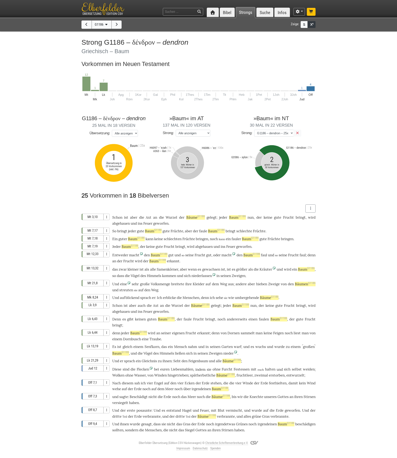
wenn (192, 269)
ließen (180, 353)
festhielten (278, 383)
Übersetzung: (100, 133)
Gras (266, 416)
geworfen (161, 223)
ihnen (167, 361)
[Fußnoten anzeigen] (312, 24)
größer (241, 269)
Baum (237, 217)
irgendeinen (201, 389)
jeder (223, 217)
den (147, 255)
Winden (160, 375)
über (187, 389)
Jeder (116, 246)
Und (115, 284)
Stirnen (310, 396)
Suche (265, 12)
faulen (264, 319)
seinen (225, 275)
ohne (217, 369)
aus (231, 284)
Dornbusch (132, 339)
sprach (145, 297)
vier (150, 383)
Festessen (242, 369)
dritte (117, 416)
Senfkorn (152, 346)
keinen (140, 319)
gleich (127, 346)
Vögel (135, 275)
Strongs (245, 12)
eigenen (178, 333)
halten (270, 369)
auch (142, 305)
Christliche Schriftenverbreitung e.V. (226, 443)
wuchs (260, 346)
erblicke (169, 297)
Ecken (190, 383)
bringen (202, 239)
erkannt (173, 261)
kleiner (133, 269)
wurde (279, 346)
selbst (297, 369)
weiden (309, 369)
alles (247, 416)
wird (287, 269)
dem (215, 284)
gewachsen (211, 269)
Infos (282, 12)
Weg (223, 284)
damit (293, 383)
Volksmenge (160, 284)
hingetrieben (178, 375)
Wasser (140, 375)
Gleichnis (149, 361)
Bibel (227, 12)
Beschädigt (139, 396)
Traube (155, 339)
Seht (177, 361)
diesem (127, 383)
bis (234, 396)
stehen (215, 383)
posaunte (144, 410)
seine (189, 255)
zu (288, 346)
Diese (116, 369)
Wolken (118, 375)
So (114, 231)
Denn (116, 319)
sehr (135, 284)
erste (131, 410)
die (141, 217)
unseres (270, 396)
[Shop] (311, 12)
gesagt (146, 424)
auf (208, 284)
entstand (173, 410)
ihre (188, 284)
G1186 (99, 24)
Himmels (154, 275)
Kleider (198, 284)
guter (122, 239)
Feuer (147, 223)
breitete (177, 284)
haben (239, 430)
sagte (123, 396)
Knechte (256, 396)
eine (123, 284)
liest (297, 333)
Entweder (120, 255)
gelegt (211, 217)
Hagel (186, 410)
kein (302, 383)
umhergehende (247, 297)
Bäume (195, 217)
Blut (221, 410)
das (115, 269)
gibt (130, 319)
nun (251, 217)
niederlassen (201, 275)
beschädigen (305, 424)
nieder (228, 353)
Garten (227, 346)
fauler (236, 239)
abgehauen (121, 223)
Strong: (168, 133)
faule (203, 231)
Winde (248, 383)
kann (149, 239)
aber (133, 217)
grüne (256, 416)
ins (140, 223)
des (143, 275)
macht (134, 255)
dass (120, 275)
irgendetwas (225, 424)
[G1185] (86, 24)
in (218, 275)
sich (187, 275)
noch (214, 239)
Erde (205, 383)
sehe (219, 297)
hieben (261, 284)
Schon (117, 217)
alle (153, 269)
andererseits (237, 319)
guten (152, 319)
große (145, 284)
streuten (126, 290)
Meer (169, 389)
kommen (169, 275)
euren (165, 369)
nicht (152, 396)
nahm (192, 346)
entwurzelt (295, 375)
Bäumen (305, 284)
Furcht (227, 369)
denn (311, 255)
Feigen (278, 333)
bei (156, 369)
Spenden (215, 448)
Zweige (274, 284)
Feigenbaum (198, 361)
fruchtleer (245, 375)
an (155, 217)
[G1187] (117, 24)
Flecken (143, 369)
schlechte (244, 231)
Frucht (288, 217)
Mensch (180, 346)
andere (241, 284)
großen (309, 346)
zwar (123, 269)
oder (217, 255)
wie (231, 297)
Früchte (177, 231)
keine (268, 217)
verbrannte (152, 416)
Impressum (183, 448)
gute (277, 217)
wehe (116, 389)
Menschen (191, 297)
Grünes (242, 424)
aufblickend (129, 297)
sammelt (248, 333)
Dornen (233, 333)
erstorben (277, 375)
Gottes (283, 396)
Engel (158, 383)
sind (126, 369)
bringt (301, 217)
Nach (116, 383)
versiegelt (120, 402)
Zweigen (238, 275)
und (134, 223)
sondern (131, 430)
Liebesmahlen (182, 369)
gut (171, 255)
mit (253, 369)
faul (264, 255)
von (284, 284)
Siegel (190, 430)
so (114, 275)
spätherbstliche (202, 375)
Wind (311, 383)
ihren (298, 396)
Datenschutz (200, 448)
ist (142, 269)
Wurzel (171, 217)
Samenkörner (167, 269)
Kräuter (265, 269)
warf (237, 346)
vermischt (234, 410)
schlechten (173, 239)
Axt (148, 217)
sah (137, 383)
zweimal (261, 375)
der (181, 217)
